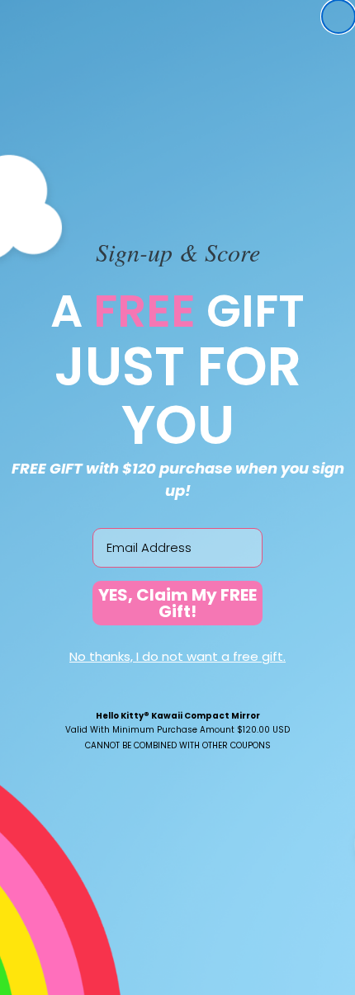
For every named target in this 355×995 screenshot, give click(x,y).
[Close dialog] (338, 16)
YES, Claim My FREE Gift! (177, 603)
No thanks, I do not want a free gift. (177, 656)
